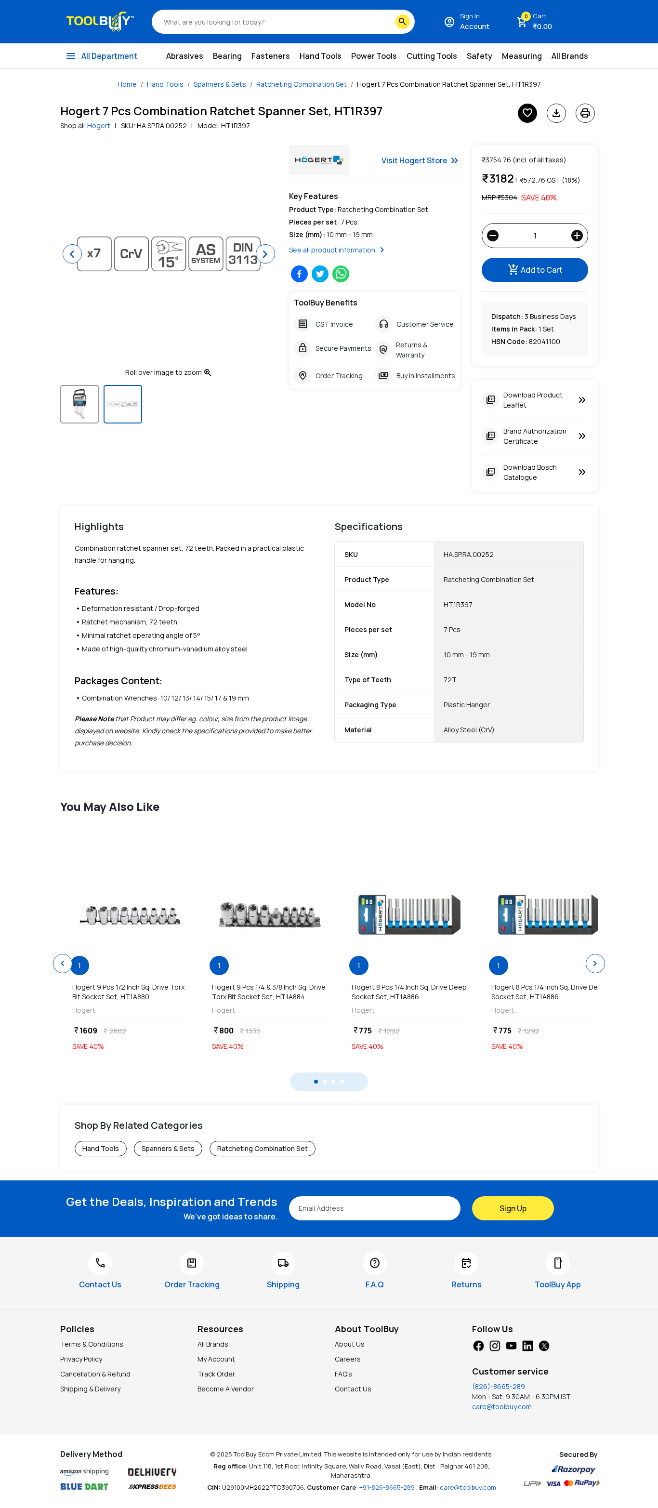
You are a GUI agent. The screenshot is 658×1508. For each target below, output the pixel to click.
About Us (350, 1344)
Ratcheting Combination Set (301, 84)
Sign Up (513, 1208)
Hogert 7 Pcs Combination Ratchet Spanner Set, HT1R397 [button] (449, 84)
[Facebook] (478, 1344)
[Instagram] (494, 1344)
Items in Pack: (514, 328)
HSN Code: (509, 341)
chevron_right (595, 963)
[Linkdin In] (527, 1344)
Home (127, 84)
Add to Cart (535, 270)
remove (493, 235)
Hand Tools (165, 84)
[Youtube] (511, 1344)
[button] (72, 254)
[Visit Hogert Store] (319, 160)
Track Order (216, 1373)
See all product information (338, 250)
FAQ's (343, 1373)
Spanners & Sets (220, 84)
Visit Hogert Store (421, 160)
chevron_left (62, 963)
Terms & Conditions (91, 1344)
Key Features (313, 196)
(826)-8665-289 (498, 1386)
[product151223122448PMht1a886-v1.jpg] (409, 915)
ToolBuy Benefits (325, 302)
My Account (216, 1358)
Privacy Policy (81, 1358)
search (403, 21)
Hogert (98, 125)
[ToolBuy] (100, 22)
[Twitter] (544, 1344)
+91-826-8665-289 (387, 1487)
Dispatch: (507, 316)
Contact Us (353, 1388)
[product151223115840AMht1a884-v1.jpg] (270, 915)
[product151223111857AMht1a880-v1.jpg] (130, 915)
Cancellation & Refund (95, 1373)
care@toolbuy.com (502, 1406)
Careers (348, 1358)
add (577, 235)
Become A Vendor (225, 1388)
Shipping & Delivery (90, 1388)
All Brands (212, 1344)
